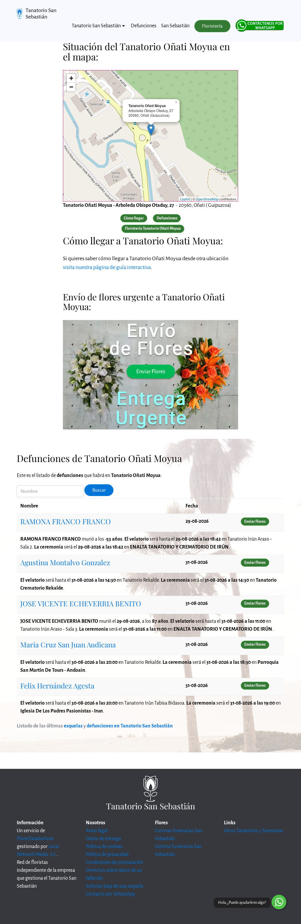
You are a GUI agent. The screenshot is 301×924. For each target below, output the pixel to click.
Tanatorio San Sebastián (41, 13)
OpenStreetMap (207, 199)
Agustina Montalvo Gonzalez (65, 562)
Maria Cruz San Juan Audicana (68, 644)
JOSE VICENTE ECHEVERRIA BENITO (80, 603)
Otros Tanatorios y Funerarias (253, 830)
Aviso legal (97, 830)
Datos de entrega (103, 838)
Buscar (99, 490)
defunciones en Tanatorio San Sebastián (130, 726)
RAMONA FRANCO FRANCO (65, 521)
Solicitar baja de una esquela (114, 886)
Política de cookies (104, 846)
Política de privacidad (107, 854)
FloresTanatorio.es (35, 838)
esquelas (73, 726)
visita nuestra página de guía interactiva (107, 267)
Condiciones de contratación (114, 862)
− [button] (71, 87)
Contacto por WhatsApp (110, 894)
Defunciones (143, 25)
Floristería (212, 26)
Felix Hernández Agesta (57, 685)
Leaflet (185, 199)
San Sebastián (175, 25)
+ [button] (71, 78)
